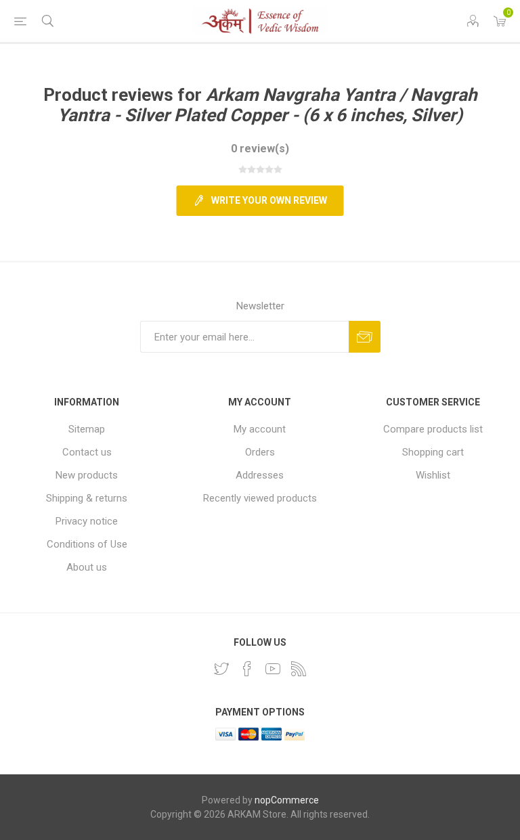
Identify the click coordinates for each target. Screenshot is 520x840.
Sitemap (86, 429)
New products (87, 475)
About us (86, 567)
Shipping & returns (86, 498)
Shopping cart (433, 452)
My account (260, 429)
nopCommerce (287, 800)
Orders (260, 452)
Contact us (87, 452)
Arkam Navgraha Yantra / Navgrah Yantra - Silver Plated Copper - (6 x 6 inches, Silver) (267, 105)
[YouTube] (273, 669)
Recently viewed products (260, 498)
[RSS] (298, 669)
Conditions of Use (87, 544)
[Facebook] (247, 669)
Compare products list (433, 429)
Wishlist (433, 475)
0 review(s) (260, 148)
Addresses (260, 475)
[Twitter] (221, 669)
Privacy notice (87, 521)
